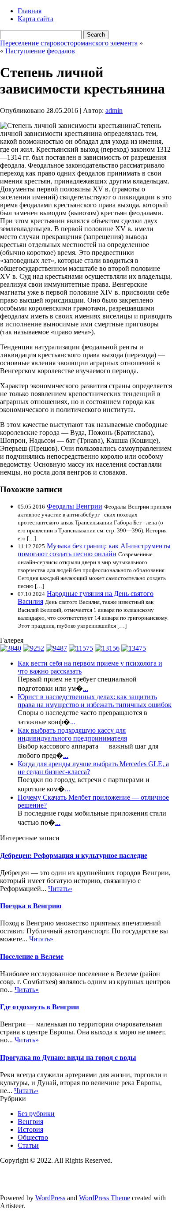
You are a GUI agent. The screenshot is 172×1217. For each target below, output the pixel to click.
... (85, 688)
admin (114, 110)
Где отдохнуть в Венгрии (39, 1007)
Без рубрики (36, 1113)
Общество (33, 1137)
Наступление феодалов (40, 51)
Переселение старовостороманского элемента (69, 43)
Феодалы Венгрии (74, 506)
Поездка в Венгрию (30, 906)
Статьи (28, 1145)
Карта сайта (35, 18)
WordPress (50, 1198)
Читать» (60, 888)
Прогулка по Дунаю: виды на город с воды (68, 1057)
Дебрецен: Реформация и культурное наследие (73, 855)
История (30, 1129)
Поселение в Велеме (32, 956)
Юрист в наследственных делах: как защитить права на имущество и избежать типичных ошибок (95, 700)
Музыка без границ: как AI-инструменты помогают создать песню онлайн (94, 550)
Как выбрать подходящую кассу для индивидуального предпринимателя (72, 734)
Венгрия (30, 1121)
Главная (29, 11)
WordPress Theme (104, 1198)
